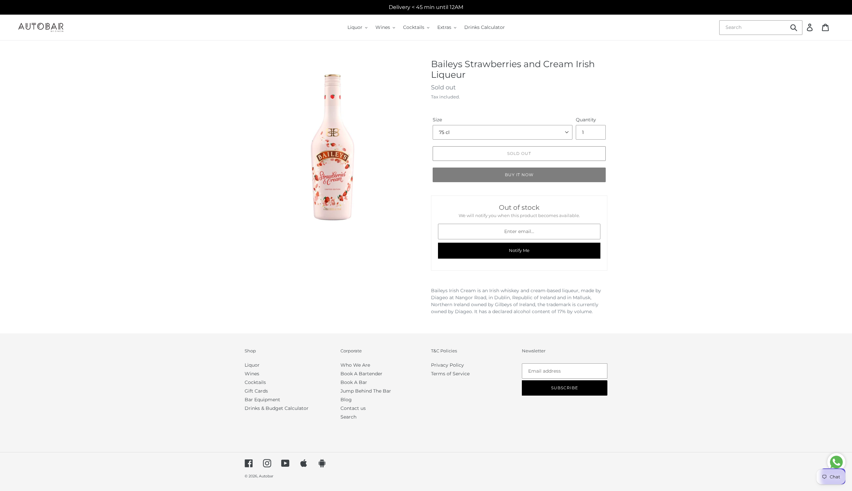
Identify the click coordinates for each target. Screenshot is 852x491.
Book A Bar (353, 382)
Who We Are (355, 365)
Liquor (252, 365)
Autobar (266, 476)
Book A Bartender (361, 374)
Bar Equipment (262, 400)
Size (437, 120)
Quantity (586, 120)
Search (348, 417)
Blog (346, 400)
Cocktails (255, 382)
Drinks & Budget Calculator (277, 408)
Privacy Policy (447, 365)
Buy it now (519, 174)
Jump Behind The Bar (365, 391)
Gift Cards (256, 391)
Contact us (353, 408)
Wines (252, 374)
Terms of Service (450, 374)
